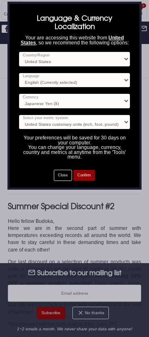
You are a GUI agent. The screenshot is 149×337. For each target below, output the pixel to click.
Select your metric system (45, 118)
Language (31, 76)
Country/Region (36, 55)
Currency (30, 97)
